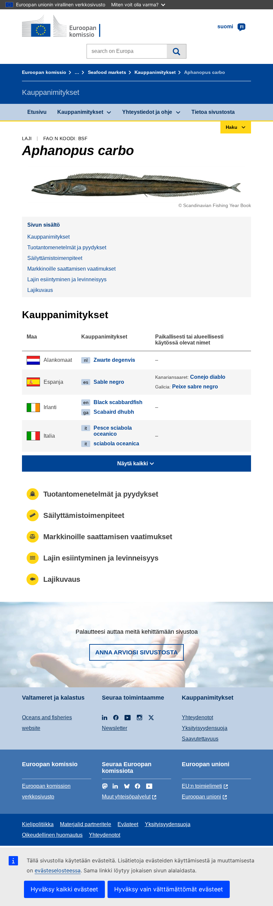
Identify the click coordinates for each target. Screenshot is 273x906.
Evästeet (128, 824)
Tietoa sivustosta (213, 112)
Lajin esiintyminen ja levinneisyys (67, 279)
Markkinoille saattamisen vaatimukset (71, 269)
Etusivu (37, 112)
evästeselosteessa (58, 870)
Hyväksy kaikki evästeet (64, 889)
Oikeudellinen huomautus (52, 835)
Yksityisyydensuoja (204, 728)
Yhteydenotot (197, 717)
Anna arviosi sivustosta (136, 652)
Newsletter (114, 728)
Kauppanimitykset (155, 72)
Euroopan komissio (44, 72)
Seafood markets (107, 72)
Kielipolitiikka (38, 824)
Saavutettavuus (200, 739)
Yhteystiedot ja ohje (147, 112)
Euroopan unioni (201, 796)
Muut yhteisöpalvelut (126, 796)
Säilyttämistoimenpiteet (54, 258)
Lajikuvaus (40, 290)
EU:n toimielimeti (202, 786)
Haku (176, 51)
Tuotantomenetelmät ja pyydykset (66, 247)
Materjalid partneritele (85, 824)
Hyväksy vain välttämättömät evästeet (168, 889)
